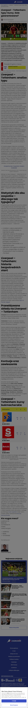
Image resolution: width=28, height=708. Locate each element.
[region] (14, 697)
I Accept (14, 700)
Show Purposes (14, 705)
